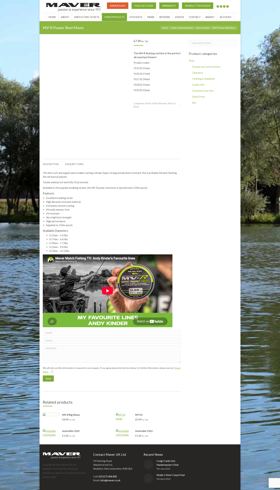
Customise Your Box (203, 90)
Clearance (197, 72)
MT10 (138, 414)
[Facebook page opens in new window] (221, 6)
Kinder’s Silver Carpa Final (171, 474)
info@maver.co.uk (110, 480)
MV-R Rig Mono (71, 414)
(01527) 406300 (108, 476)
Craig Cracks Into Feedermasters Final (167, 462)
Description (51, 164)
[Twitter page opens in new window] (217, 6)
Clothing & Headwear (203, 78)
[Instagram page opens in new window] (227, 6)
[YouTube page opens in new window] (224, 6)
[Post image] (148, 464)
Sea (194, 102)
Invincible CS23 (71, 430)
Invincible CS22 (144, 430)
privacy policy (49, 476)
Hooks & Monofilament (156, 103)
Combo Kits (198, 84)
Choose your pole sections (206, 66)
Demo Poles (198, 96)
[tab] (51, 162)
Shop (191, 60)
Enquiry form (74, 164)
